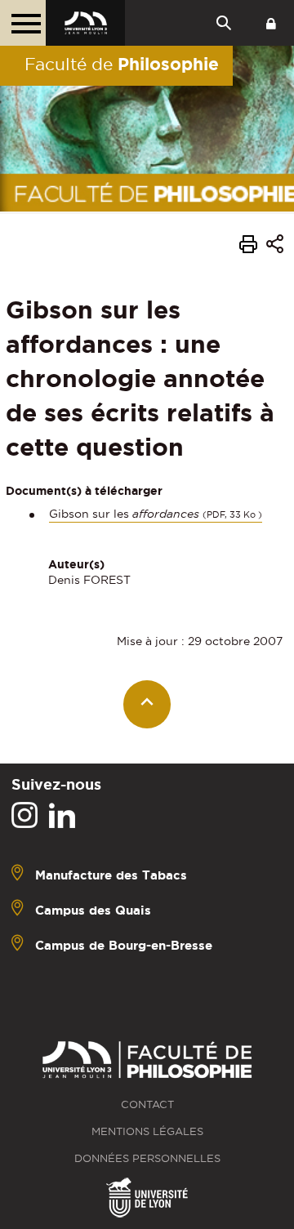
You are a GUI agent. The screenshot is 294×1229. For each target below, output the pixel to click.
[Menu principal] (23, 23)
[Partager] (275, 246)
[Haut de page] (147, 704)
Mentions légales (147, 1131)
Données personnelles (147, 1158)
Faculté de (121, 63)
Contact (147, 1104)
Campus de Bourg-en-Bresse (123, 945)
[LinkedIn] (62, 816)
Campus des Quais (93, 910)
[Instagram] (24, 816)
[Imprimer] (248, 247)
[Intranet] (271, 23)
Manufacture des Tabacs (111, 875)
